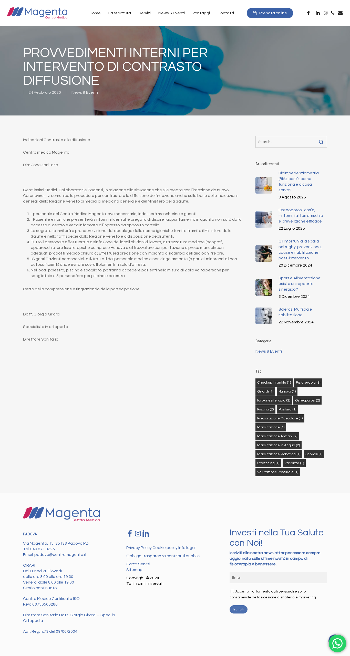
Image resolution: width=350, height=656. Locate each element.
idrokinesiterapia (273, 400)
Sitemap (134, 570)
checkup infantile (274, 382)
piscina (265, 409)
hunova (287, 391)
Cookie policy (165, 548)
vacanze (294, 463)
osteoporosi (307, 400)
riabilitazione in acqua (278, 445)
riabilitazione (270, 427)
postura (287, 409)
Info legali (187, 548)
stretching (268, 463)
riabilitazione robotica (278, 454)
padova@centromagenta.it (60, 555)
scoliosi (313, 454)
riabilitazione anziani (277, 436)
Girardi (265, 391)
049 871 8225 (42, 549)
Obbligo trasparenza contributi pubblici (163, 556)
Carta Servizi (138, 564)
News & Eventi (84, 92)
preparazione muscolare (280, 418)
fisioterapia (308, 382)
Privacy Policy (139, 548)
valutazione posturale (277, 472)
